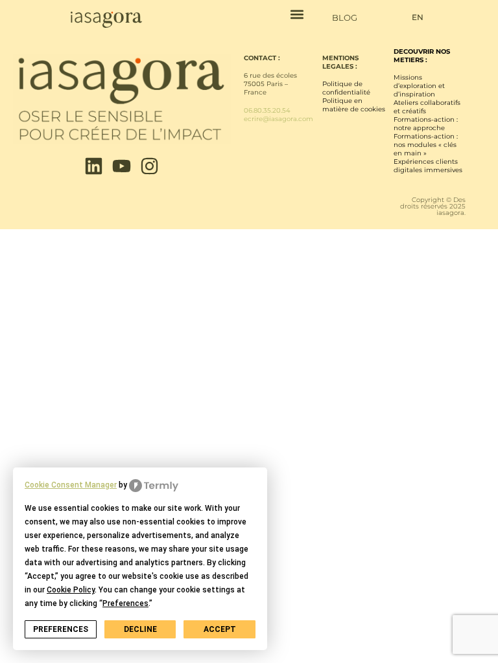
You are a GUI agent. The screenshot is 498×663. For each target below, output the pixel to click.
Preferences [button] (125, 603)
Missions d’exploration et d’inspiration (419, 85)
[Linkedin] (93, 166)
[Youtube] (121, 166)
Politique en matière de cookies (353, 104)
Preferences (60, 629)
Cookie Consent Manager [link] (71, 484)
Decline (140, 629)
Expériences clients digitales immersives (428, 165)
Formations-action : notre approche (426, 123)
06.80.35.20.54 (267, 110)
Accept (220, 629)
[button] (297, 14)
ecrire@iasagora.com (278, 119)
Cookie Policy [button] (71, 589)
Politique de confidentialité (346, 88)
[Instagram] (149, 166)
